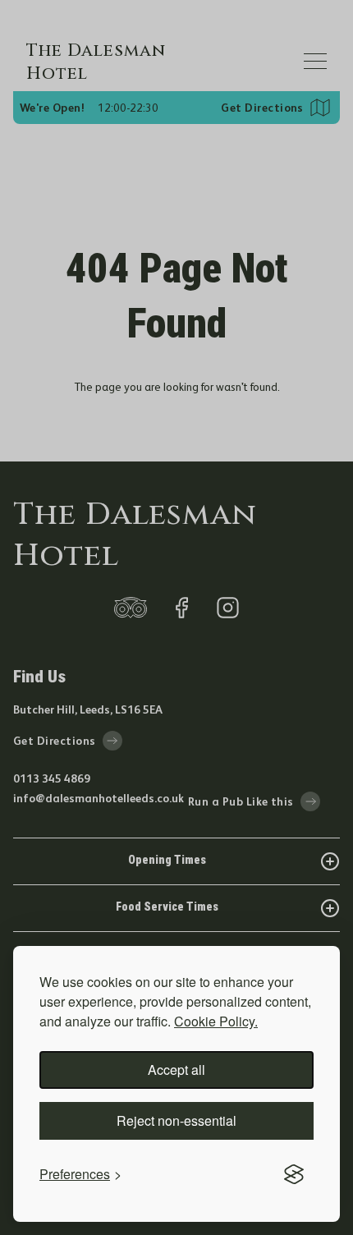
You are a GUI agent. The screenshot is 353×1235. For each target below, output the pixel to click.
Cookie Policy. (216, 1021)
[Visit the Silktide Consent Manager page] (294, 1174)
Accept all (176, 1069)
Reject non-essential (176, 1120)
